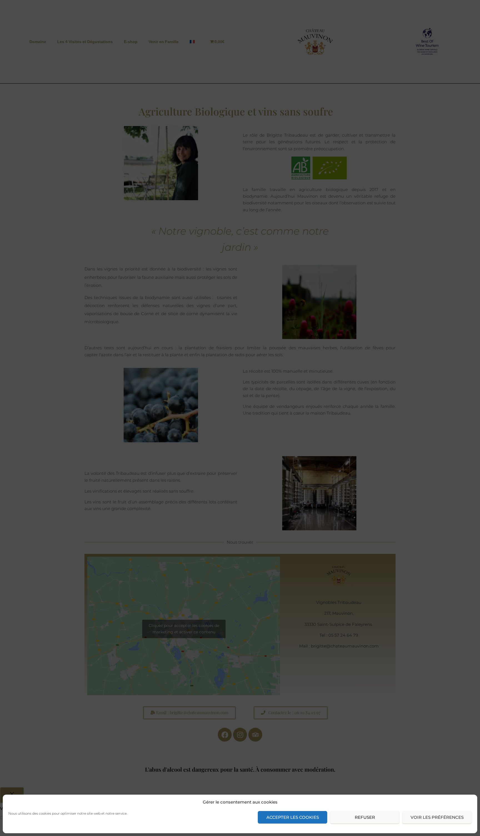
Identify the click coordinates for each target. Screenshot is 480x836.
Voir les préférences (437, 817)
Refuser (365, 817)
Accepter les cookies (292, 817)
